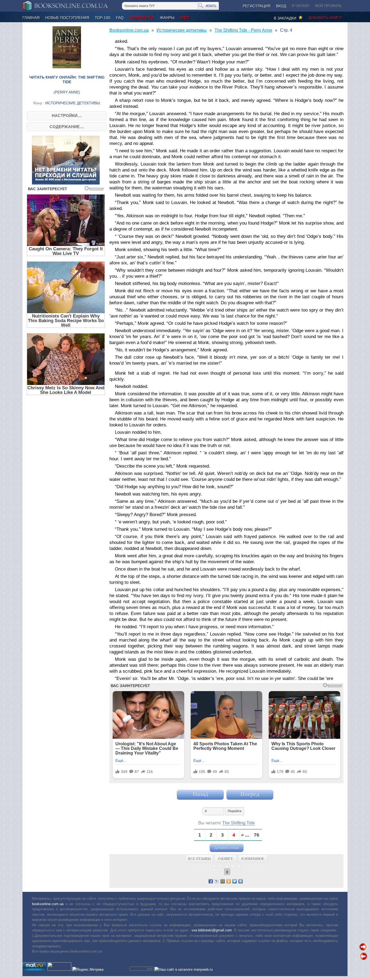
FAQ (120, 17)
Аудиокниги (141, 17)
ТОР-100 (102, 17)
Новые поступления (67, 17)
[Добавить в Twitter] (234, 881)
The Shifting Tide (238, 823)
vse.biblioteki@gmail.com (212, 930)
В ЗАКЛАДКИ (286, 18)
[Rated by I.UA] (59, 969)
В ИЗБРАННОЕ (252, 859)
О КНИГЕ (225, 859)
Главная (31, 17)
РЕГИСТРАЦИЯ (256, 6)
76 (256, 835)
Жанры (167, 17)
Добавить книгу (325, 17)
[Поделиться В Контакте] (240, 881)
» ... (245, 835)
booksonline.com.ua (47, 904)
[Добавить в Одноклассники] (228, 881)
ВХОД (281, 6)
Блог (185, 17)
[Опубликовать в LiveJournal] (217, 881)
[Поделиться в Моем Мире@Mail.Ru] (222, 881)
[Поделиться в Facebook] (211, 881)
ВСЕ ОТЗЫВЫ (199, 859)
